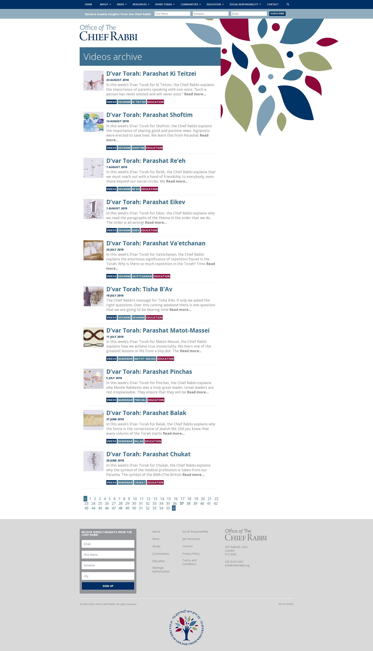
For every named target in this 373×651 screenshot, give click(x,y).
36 (175, 503)
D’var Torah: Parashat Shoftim (149, 115)
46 (107, 508)
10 (135, 498)
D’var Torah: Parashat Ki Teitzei (151, 73)
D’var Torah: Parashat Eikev (145, 202)
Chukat (140, 482)
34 (161, 503)
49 (127, 508)
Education (155, 102)
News (155, 539)
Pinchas (140, 400)
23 (86, 503)
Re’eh (160, 171)
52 (148, 508)
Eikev (135, 230)
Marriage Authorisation (161, 569)
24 (93, 503)
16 (176, 498)
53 (154, 508)
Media (156, 546)
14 (162, 498)
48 (120, 508)
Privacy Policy (191, 553)
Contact (187, 546)
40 (202, 503)
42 (216, 503)
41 (209, 503)
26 (107, 503)
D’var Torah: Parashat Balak (146, 413)
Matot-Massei (145, 359)
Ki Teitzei (139, 102)
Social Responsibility (195, 531)
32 (148, 503)
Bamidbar (125, 359)
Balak (138, 441)
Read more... (195, 94)
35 (168, 503)
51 (141, 508)
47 (114, 508)
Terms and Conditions (189, 562)
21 (210, 498)
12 (148, 498)
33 (154, 503)
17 (182, 498)
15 (169, 498)
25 (100, 503)
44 (93, 508)
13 (155, 498)
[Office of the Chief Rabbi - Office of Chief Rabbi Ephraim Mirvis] (109, 39)
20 (203, 498)
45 (100, 508)
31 (141, 503)
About (156, 531)
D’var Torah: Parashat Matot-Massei (158, 330)
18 (189, 498)
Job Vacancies (191, 539)
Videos (111, 102)
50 (134, 508)
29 (127, 503)
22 (216, 498)
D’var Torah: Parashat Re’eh (146, 161)
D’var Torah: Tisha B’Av (139, 289)
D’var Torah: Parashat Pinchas (149, 372)
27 (114, 503)
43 (86, 508)
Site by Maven (285, 604)
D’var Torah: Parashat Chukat (148, 454)
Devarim (124, 102)
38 (188, 503)
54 (161, 508)
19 (196, 498)
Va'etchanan (142, 276)
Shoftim (138, 148)
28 (120, 503)
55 (168, 508)
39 (195, 503)
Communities (160, 553)
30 (134, 503)
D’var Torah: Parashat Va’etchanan (156, 243)
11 (142, 498)
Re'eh (136, 189)
